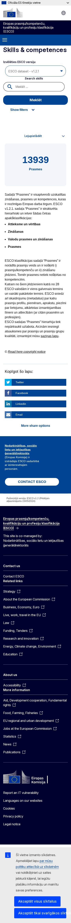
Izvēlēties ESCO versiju (19, 62)
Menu (5, 40)
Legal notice (12, 824)
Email (19, 414)
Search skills (34, 78)
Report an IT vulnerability (21, 793)
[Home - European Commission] (12, 12)
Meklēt (36, 100)
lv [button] (63, 13)
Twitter (20, 382)
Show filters (19, 109)
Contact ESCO (13, 576)
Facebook (22, 393)
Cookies (9, 808)
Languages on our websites (22, 801)
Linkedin (21, 403)
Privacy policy (13, 816)
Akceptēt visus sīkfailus (37, 901)
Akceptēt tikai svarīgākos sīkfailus (42, 913)
